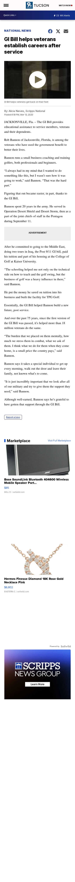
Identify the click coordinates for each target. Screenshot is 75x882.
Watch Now (65, 5)
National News (17, 30)
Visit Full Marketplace (59, 441)
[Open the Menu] (6, 5)
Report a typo (13, 417)
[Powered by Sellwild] (66, 646)
